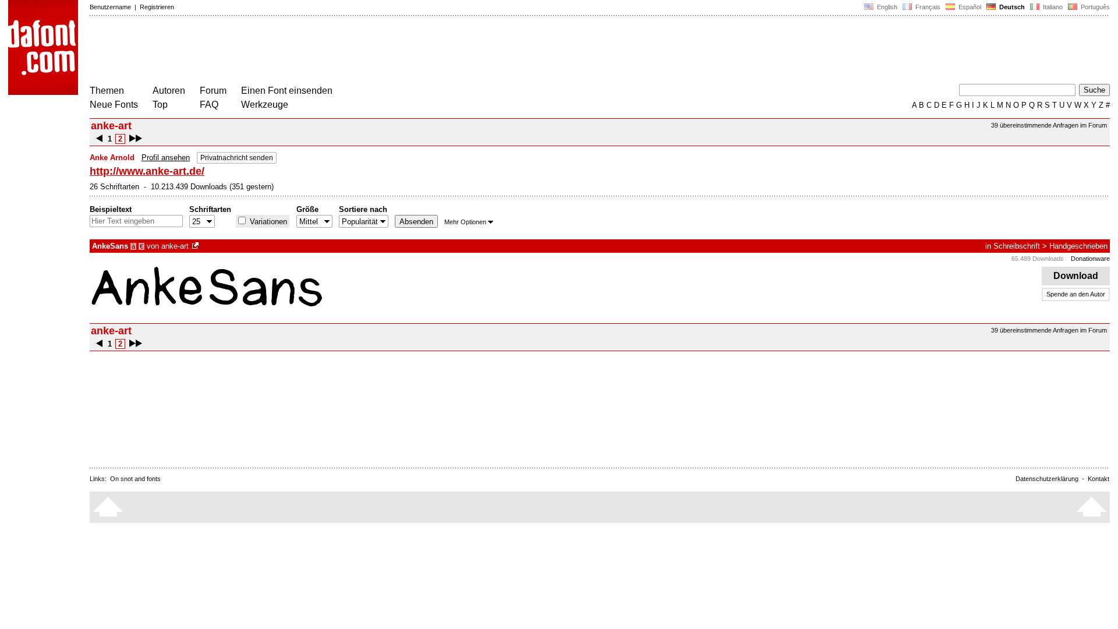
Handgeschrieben (1078, 246)
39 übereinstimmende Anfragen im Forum (1049, 125)
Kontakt (1098, 478)
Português (1093, 6)
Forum (213, 91)
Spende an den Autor (1075, 294)
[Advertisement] (302, 51)
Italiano (1051, 6)
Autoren (169, 91)
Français (927, 6)
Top (160, 104)
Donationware (1090, 258)
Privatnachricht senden (236, 158)
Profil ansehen (165, 157)
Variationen (267, 221)
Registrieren (157, 6)
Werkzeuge (264, 104)
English (886, 6)
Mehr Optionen (465, 221)
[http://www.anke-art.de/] (196, 246)
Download (1075, 276)
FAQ (209, 104)
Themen (107, 91)
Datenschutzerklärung (1047, 478)
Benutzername (110, 6)
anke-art (175, 246)
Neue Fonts (114, 104)
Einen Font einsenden (286, 91)
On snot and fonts (135, 478)
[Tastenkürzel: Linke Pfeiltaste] (99, 139)
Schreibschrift (1016, 246)
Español (969, 6)
